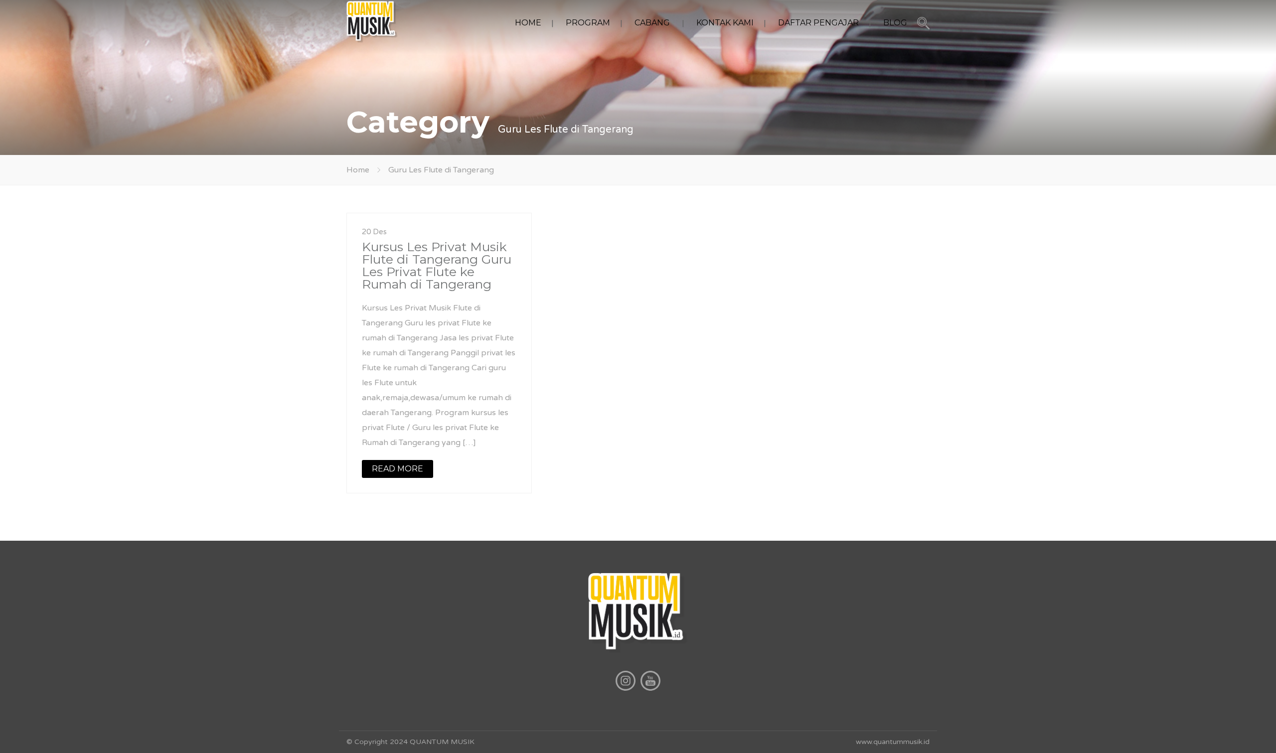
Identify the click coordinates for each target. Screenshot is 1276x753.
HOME (528, 22)
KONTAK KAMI (725, 22)
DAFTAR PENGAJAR (818, 22)
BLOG (895, 22)
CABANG (652, 22)
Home (357, 170)
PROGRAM (588, 22)
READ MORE (397, 468)
